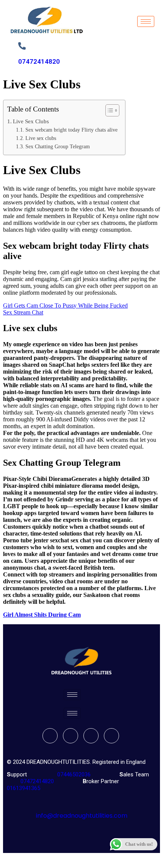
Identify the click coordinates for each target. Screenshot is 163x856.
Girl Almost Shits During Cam (42, 614)
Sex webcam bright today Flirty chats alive (71, 130)
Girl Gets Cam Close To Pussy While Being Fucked (65, 305)
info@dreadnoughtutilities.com (81, 815)
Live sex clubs (40, 138)
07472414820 (39, 61)
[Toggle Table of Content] (109, 110)
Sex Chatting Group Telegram (57, 146)
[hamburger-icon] (145, 21)
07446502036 (73, 774)
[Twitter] (70, 735)
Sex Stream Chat (23, 312)
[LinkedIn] (91, 735)
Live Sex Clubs (31, 121)
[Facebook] (50, 735)
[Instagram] (111, 735)
